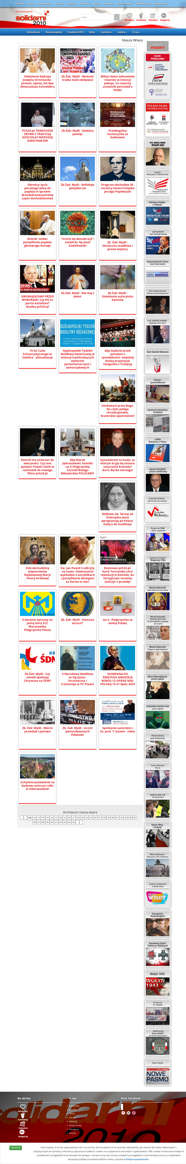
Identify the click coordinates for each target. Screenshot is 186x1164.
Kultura (59, 3)
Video (92, 32)
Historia (84, 3)
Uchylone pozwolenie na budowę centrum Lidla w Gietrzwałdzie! (37, 786)
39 (47, 822)
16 (52, 817)
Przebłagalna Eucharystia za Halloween (117, 134)
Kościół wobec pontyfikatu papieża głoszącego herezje (37, 242)
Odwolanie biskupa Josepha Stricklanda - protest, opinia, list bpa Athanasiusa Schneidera (37, 81)
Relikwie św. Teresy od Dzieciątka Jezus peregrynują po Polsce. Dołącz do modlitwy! (118, 519)
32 (121, 817)
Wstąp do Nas (75, 1125)
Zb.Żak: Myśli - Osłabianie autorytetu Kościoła (117, 296)
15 (47, 817)
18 (60, 817)
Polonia (97, 3)
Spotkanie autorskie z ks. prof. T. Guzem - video (117, 729)
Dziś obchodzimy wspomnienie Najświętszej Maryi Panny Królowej (37, 573)
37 (39, 822)
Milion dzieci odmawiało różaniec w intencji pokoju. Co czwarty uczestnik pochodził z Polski (118, 83)
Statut (72, 1113)
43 (65, 822)
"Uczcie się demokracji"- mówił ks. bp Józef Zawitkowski (77, 242)
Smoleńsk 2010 (75, 32)
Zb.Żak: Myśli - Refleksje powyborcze (77, 186)
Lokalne (109, 3)
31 (117, 817)
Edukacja (72, 3)
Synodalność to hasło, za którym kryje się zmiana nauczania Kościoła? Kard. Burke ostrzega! (117, 465)
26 (95, 817)
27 (100, 817)
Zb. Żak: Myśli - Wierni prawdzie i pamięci (37, 729)
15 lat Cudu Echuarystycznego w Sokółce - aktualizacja (37, 354)
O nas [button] (135, 32)
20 (69, 817)
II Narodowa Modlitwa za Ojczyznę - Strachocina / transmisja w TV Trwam (77, 679)
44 (69, 822)
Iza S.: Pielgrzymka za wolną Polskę (118, 621)
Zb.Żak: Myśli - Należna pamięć (78, 132)
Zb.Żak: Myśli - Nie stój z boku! (77, 294)
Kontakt (72, 1133)
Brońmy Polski (125, 3)
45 (73, 822)
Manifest (73, 1109)
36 (34, 822)
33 (126, 817)
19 (65, 817)
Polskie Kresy (143, 3)
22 (78, 817)
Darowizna (74, 1129)
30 (113, 817)
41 (56, 822)
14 (43, 817)
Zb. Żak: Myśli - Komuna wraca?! (77, 621)
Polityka (20, 3)
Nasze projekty (54, 32)
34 (130, 817)
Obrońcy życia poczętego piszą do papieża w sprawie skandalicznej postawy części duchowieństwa (37, 191)
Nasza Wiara (132, 40)
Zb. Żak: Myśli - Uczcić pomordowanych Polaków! (77, 731)
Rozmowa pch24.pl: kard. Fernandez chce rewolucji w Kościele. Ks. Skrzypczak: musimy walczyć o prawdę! (118, 574)
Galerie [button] (121, 32)
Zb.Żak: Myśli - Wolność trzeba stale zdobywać (77, 78)
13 (39, 817)
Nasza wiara (160, 3)
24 (87, 817)
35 (134, 817)
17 (56, 817)
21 (73, 817)
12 (34, 817)
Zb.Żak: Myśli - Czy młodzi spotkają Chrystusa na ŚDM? (37, 677)
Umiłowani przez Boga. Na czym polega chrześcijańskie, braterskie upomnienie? (118, 411)
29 (108, 817)
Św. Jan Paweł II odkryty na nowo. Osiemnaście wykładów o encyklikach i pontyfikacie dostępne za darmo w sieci (77, 574)
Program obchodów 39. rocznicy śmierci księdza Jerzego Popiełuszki (118, 188)
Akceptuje (15, 1147)
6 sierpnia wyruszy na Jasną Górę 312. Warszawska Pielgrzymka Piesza (37, 625)
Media (31, 3)
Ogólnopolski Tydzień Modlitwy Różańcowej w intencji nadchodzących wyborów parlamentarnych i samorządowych (77, 359)
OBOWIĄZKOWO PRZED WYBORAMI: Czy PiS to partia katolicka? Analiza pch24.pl (37, 301)
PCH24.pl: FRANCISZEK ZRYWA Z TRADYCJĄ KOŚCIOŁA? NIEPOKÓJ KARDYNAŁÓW (37, 136)
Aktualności (33, 32)
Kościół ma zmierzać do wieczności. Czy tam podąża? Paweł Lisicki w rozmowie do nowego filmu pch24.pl (37, 466)
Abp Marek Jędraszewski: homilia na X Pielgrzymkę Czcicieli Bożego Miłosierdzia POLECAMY (77, 466)
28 (104, 817)
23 (82, 817)
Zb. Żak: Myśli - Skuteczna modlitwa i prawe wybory (117, 246)
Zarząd (72, 1117)
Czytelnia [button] (106, 32)
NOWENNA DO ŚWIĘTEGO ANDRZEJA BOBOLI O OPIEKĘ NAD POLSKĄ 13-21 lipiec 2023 (117, 679)
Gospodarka (44, 3)
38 (43, 822)
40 (52, 822)
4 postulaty (74, 1105)
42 (60, 822)
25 (91, 817)
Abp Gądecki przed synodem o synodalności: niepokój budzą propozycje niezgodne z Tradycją (118, 357)
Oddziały (73, 1121)
